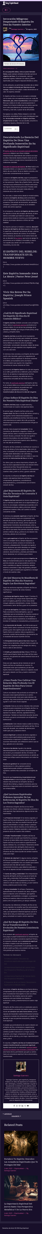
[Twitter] (25, 1106)
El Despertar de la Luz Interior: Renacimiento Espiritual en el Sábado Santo (20, 983)
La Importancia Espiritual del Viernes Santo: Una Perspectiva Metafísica (19, 977)
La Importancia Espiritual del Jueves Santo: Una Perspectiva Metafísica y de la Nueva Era (19, 970)
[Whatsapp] (17, 1106)
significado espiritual (19, 325)
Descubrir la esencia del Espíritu (14, 167)
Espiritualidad (19, 1168)
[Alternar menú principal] (6, 10)
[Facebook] (14, 1106)
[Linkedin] (22, 1106)
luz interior (19, 238)
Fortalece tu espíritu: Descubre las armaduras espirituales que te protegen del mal (20, 961)
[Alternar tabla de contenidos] (15, 129)
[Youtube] (28, 1106)
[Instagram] (20, 1106)
